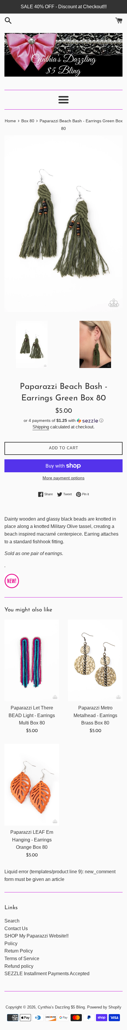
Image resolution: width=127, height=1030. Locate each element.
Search (11, 920)
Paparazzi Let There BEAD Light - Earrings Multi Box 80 (32, 715)
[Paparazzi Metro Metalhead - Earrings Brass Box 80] (95, 660)
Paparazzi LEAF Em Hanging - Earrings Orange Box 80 (31, 840)
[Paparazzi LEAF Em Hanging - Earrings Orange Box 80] (31, 785)
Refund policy (18, 966)
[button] (63, 420)
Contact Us (16, 928)
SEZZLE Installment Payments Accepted (46, 973)
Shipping (40, 426)
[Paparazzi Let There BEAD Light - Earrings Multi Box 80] (31, 660)
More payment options (63, 478)
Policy (10, 943)
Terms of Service (21, 958)
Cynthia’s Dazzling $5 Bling (61, 1007)
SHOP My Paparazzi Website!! (36, 935)
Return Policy (18, 950)
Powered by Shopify (104, 1007)
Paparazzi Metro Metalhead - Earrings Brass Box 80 (95, 715)
